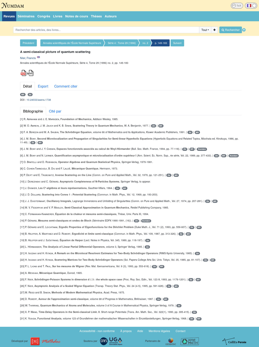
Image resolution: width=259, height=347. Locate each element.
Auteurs (111, 16)
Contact (180, 331)
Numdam (202, 149)
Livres (57, 16)
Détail (27, 86)
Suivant (177, 43)
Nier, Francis (28, 58)
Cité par (55, 111)
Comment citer (65, 86)
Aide (140, 331)
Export (43, 86)
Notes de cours (76, 16)
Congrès (43, 16)
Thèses (96, 16)
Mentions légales (159, 331)
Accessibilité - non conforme (97, 331)
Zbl (30, 94)
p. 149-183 (161, 43)
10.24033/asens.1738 (39, 99)
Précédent (28, 43)
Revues (9, 16)
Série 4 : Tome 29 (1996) (122, 43)
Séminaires (26, 16)
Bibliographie (33, 111)
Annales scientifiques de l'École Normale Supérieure (72, 43)
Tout (204, 30)
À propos (126, 331)
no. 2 (145, 43)
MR (22, 94)
